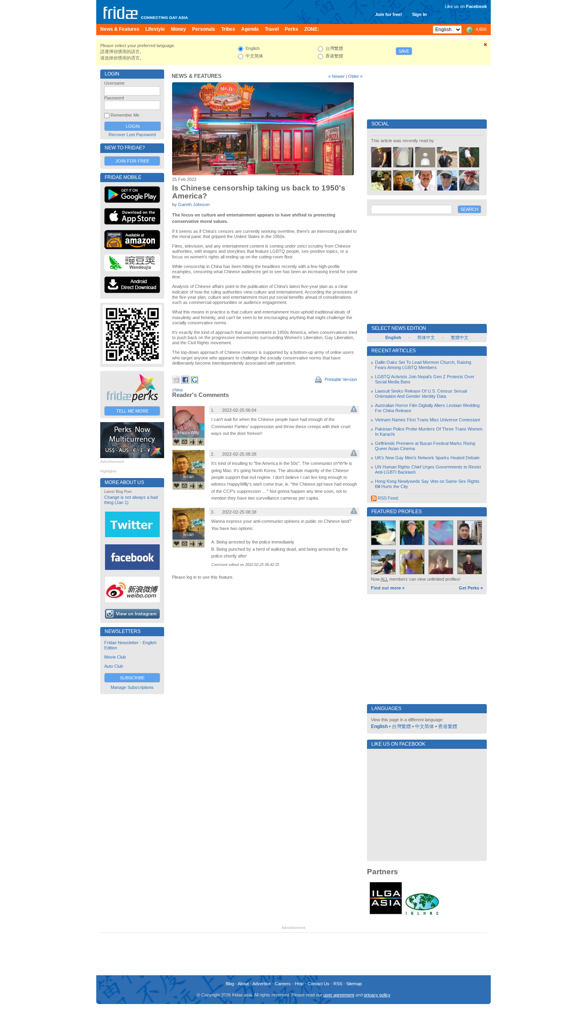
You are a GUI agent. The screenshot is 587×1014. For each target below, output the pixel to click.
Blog (230, 983)
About (243, 983)
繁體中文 (459, 337)
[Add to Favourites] (200, 442)
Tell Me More (132, 411)
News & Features (197, 76)
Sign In (419, 14)
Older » (355, 76)
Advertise (261, 983)
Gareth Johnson (194, 204)
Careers (283, 983)
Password (114, 97)
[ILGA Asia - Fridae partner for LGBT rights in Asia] (385, 914)
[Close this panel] (485, 46)
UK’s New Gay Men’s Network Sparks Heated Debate (427, 457)
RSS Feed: (388, 498)
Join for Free (132, 161)
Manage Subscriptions (132, 687)
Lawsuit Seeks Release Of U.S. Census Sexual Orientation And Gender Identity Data (421, 394)
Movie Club (115, 657)
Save (404, 51)
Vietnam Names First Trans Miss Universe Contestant (427, 419)
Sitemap (354, 983)
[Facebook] (185, 382)
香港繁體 (447, 726)
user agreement (338, 994)
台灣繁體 (401, 726)
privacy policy (377, 994)
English (379, 726)
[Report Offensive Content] (354, 410)
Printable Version (340, 379)
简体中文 (426, 337)
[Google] (194, 382)
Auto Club (113, 666)
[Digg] (176, 382)
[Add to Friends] (192, 442)
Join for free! (388, 14)
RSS (337, 983)
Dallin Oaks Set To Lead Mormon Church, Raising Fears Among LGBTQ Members (423, 365)
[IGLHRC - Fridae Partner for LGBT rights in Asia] (422, 914)
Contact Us (318, 983)
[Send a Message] (184, 442)
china (177, 389)
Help (299, 983)
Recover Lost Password (132, 134)
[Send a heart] (176, 442)
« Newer (336, 76)
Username (114, 83)
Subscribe (132, 677)
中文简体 (424, 726)
